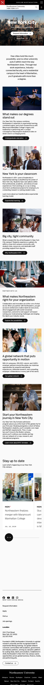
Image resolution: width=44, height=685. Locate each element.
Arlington (5, 677)
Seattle (37, 681)
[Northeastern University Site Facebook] (4, 598)
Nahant (6, 681)
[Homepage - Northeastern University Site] (15, 7)
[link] (22, 33)
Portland (30, 681)
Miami (40, 677)
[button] (36, 7)
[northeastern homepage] (2, 7)
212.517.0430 (7, 636)
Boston (12, 677)
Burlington (19, 677)
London (34, 677)
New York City (15, 681)
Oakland (23, 681)
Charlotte (27, 677)
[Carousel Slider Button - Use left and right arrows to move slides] (9, 537)
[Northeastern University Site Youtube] (8, 598)
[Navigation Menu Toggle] (41, 7)
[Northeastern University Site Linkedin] (13, 598)
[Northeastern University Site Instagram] (17, 598)
